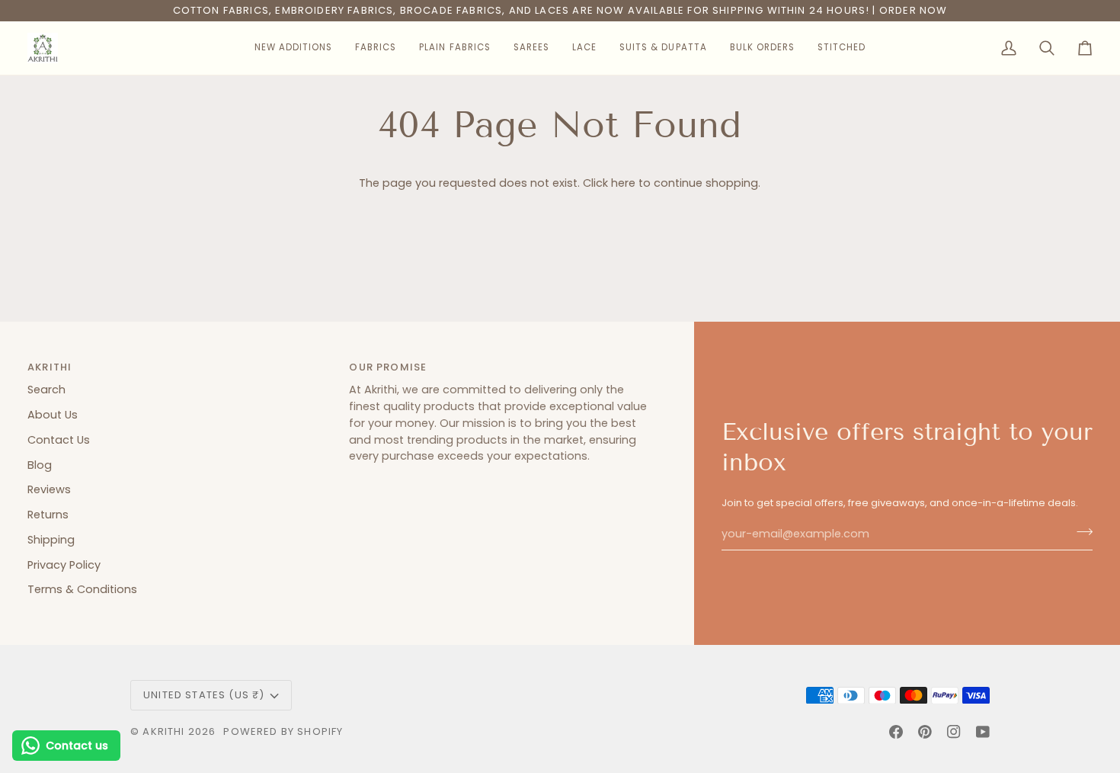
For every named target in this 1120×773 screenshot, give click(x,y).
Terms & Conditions (82, 589)
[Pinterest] (925, 732)
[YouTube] (983, 732)
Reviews (49, 489)
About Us (52, 414)
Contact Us (58, 439)
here (623, 183)
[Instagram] (954, 732)
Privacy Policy (64, 565)
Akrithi (163, 731)
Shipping (51, 539)
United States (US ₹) (203, 695)
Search (46, 389)
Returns (48, 514)
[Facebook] (896, 732)
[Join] (1080, 532)
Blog (39, 465)
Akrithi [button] (49, 367)
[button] (293, 48)
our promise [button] (388, 367)
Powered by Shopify (283, 731)
